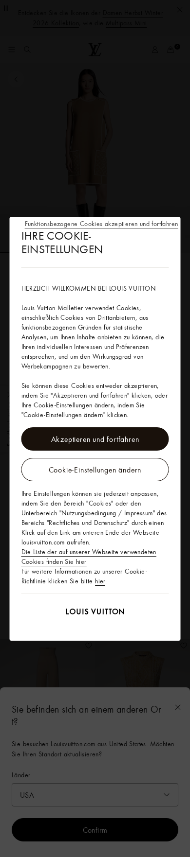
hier (100, 581)
